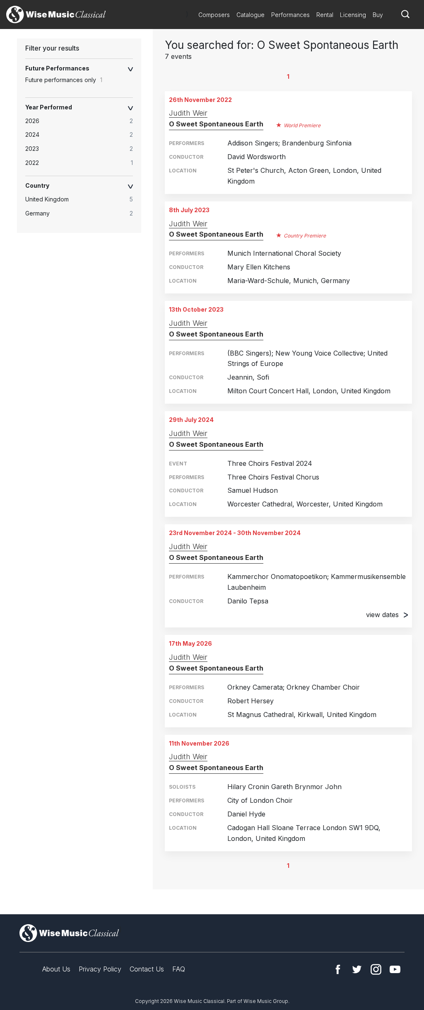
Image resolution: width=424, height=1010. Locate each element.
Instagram (376, 969)
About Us (56, 969)
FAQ (178, 969)
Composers (214, 14)
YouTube (395, 969)
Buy (378, 14)
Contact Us (147, 969)
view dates (382, 614)
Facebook (337, 969)
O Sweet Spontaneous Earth (216, 124)
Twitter (357, 969)
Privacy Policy (100, 969)
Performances (290, 14)
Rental (324, 14)
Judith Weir (188, 113)
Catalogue (250, 14)
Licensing (353, 14)
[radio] (83, 121)
